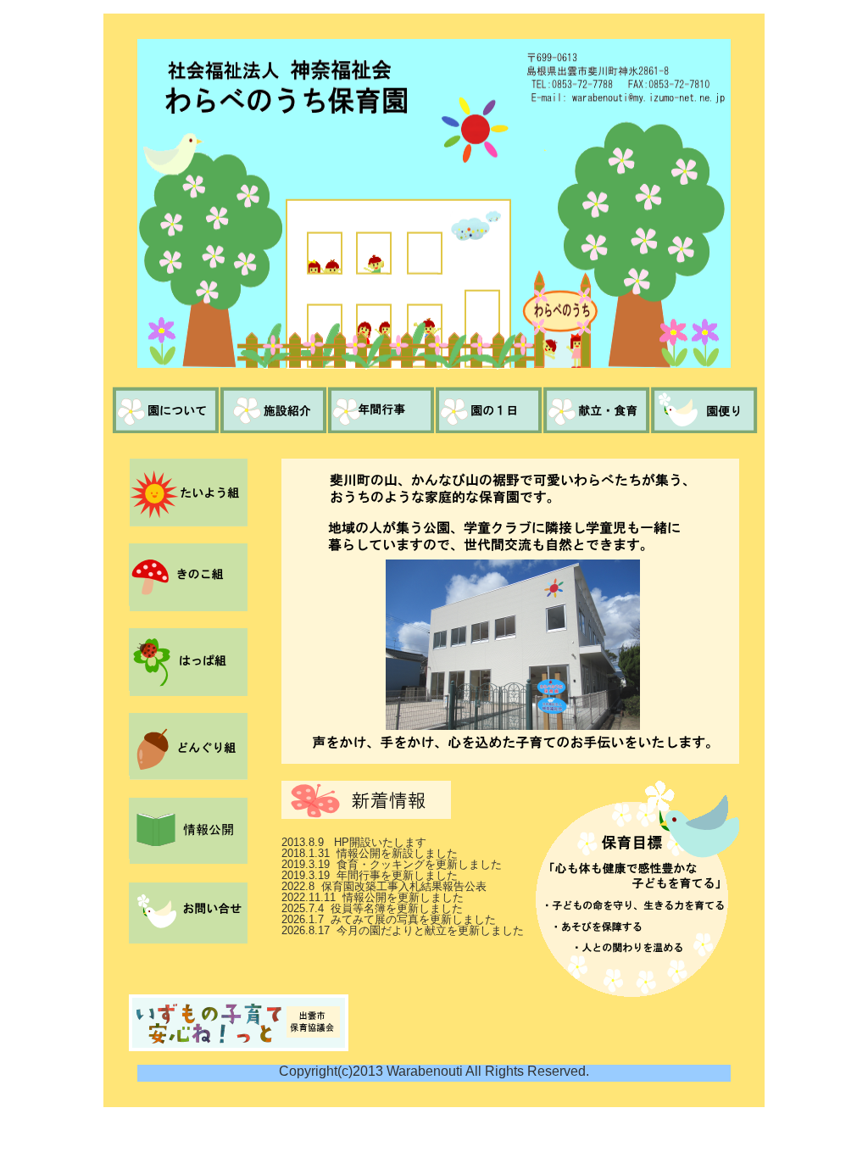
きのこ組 (188, 577)
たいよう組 (188, 492)
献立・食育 (594, 410)
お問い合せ (188, 916)
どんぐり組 (188, 747)
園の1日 (487, 410)
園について (164, 410)
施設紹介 (272, 410)
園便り (702, 410)
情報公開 (188, 832)
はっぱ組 (188, 662)
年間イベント (379, 410)
